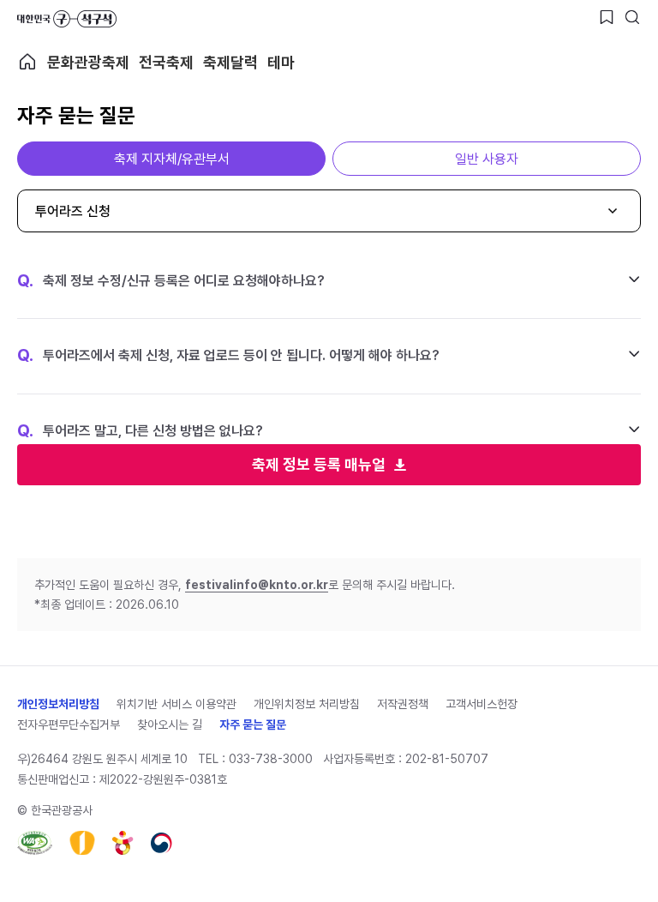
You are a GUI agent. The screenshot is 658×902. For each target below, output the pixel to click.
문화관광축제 (88, 62)
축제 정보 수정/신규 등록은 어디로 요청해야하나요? (171, 281)
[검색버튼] (632, 17)
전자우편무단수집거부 (68, 724)
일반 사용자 (486, 159)
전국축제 (166, 62)
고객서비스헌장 (481, 704)
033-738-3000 (271, 759)
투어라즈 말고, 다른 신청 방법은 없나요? (140, 431)
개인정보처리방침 (58, 704)
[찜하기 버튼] (606, 17)
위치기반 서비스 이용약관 (176, 704)
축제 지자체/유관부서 (172, 159)
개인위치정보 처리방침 (307, 704)
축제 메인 (27, 61)
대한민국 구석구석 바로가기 (67, 18)
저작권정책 (402, 704)
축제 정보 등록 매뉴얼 (319, 464)
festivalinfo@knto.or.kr (256, 585)
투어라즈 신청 (73, 211)
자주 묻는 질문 (252, 724)
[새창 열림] (34, 843)
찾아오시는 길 (169, 724)
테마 (281, 62)
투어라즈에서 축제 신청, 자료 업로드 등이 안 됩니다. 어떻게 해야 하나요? (228, 355)
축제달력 (230, 62)
